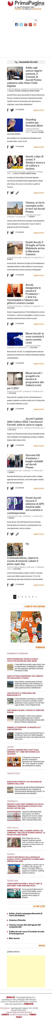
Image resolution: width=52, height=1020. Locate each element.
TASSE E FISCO (13, 773)
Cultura (10, 134)
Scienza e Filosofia (17, 920)
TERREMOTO (12, 801)
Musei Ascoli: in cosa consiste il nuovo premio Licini (35, 338)
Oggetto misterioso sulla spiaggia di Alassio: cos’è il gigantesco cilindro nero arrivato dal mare (25, 859)
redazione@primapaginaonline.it (19, 1012)
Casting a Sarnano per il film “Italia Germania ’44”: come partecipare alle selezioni (23, 752)
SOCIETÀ (10, 854)
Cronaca (25, 91)
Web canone (14, 938)
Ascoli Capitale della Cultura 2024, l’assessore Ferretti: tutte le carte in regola (25, 421)
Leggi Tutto (39, 110)
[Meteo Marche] (13, 952)
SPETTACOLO (13, 828)
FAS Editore (4, 1008)
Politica (12, 430)
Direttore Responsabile (19, 1015)
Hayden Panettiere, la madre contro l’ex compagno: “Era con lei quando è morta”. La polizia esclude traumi (26, 833)
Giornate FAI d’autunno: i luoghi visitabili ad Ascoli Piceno (34, 461)
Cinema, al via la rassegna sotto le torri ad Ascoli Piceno (35, 207)
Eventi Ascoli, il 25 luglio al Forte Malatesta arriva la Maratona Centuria (35, 248)
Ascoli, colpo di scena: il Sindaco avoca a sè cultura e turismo (35, 162)
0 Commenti (20, 109)
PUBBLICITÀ (28, 1004)
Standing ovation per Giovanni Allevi (34, 122)
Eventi (17, 134)
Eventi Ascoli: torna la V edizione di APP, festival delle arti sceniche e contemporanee (25, 505)
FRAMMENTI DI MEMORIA (17, 653)
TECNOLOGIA (12, 881)
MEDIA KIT (11, 997)
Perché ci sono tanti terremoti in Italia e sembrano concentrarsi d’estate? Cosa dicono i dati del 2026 (25, 806)
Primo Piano (34, 91)
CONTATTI (5, 1014)
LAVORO (10, 747)
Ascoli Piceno (15, 91)
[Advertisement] (26, 41)
